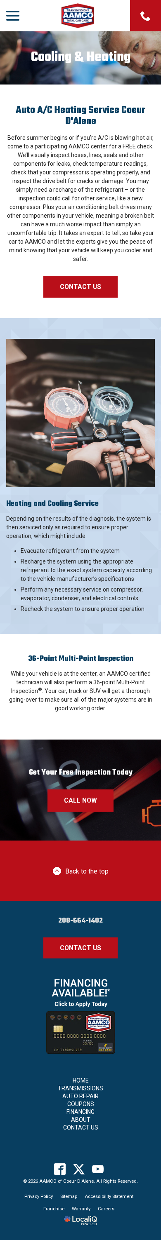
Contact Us (80, 287)
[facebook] (60, 1169)
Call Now (80, 800)
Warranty (81, 1209)
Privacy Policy (38, 1196)
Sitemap (68, 1196)
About (80, 1119)
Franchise (53, 1209)
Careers (106, 1209)
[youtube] (98, 1169)
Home (81, 1080)
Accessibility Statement (109, 1196)
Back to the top (87, 871)
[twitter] (79, 1169)
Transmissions (80, 1088)
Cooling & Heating (80, 58)
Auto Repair (80, 1096)
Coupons (80, 1104)
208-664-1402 (80, 921)
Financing (80, 1111)
